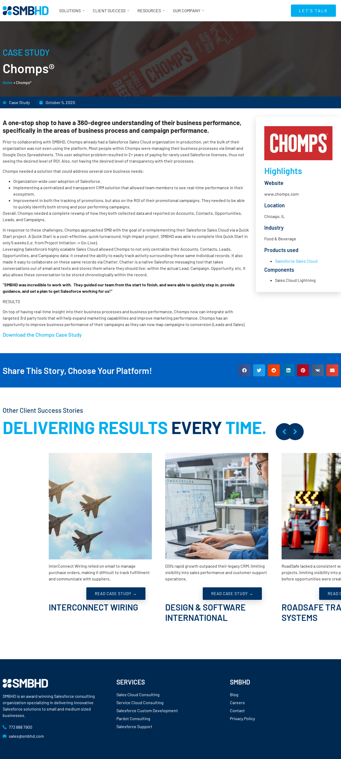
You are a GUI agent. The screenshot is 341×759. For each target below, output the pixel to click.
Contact (237, 710)
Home (8, 82)
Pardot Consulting (133, 718)
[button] (244, 370)
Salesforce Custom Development (147, 710)
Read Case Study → (116, 593)
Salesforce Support (134, 726)
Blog (234, 694)
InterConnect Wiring (93, 607)
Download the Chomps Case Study (42, 334)
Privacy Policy (242, 718)
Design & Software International (205, 612)
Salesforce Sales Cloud (296, 260)
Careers (237, 702)
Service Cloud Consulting (140, 702)
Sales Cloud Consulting (138, 694)
